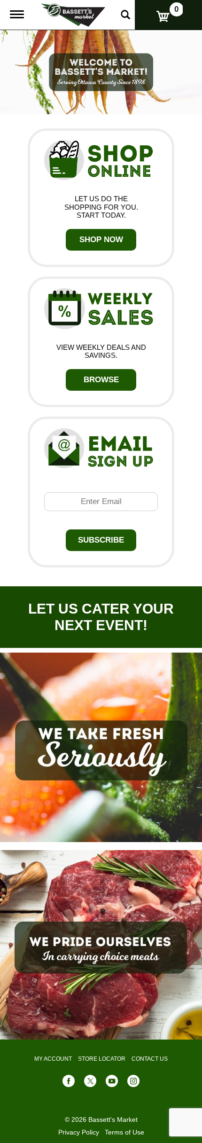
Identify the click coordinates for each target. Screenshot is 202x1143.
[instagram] (133, 1083)
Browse (101, 379)
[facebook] (68, 1083)
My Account (53, 1059)
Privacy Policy (78, 1132)
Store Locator (101, 1059)
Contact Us (150, 1059)
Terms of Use (124, 1132)
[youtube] (112, 1083)
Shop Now (101, 239)
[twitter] (90, 1083)
